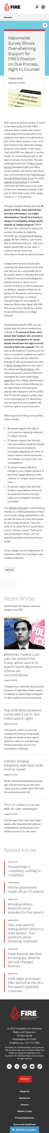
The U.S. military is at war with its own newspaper (22, 806)
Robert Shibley (16, 78)
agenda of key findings (15, 182)
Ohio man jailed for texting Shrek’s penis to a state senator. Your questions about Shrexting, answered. (26, 933)
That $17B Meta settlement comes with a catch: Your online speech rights (23, 714)
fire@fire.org (16, 1042)
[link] (13, 7)
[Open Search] (37, 7)
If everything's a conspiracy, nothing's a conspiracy (24, 870)
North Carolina (14, 365)
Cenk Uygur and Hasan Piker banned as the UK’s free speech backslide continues (25, 984)
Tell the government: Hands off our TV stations (26, 889)
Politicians (9, 569)
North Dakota (27, 369)
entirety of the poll (18, 507)
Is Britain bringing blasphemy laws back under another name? (24, 765)
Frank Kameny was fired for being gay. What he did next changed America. (25, 959)
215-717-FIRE (32, 1042)
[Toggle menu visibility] (43, 7)
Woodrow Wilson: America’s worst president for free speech (26, 908)
